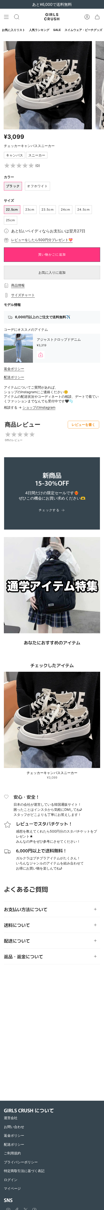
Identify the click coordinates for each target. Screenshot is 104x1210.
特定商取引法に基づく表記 (24, 1171)
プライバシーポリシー (21, 1162)
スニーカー (36, 155)
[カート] (97, 17)
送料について (17, 925)
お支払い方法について (25, 909)
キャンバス (14, 155)
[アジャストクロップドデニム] (18, 348)
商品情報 (18, 285)
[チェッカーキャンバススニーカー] (52, 720)
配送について (17, 940)
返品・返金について (23, 956)
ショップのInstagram (38, 407)
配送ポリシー (14, 377)
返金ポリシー (14, 369)
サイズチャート (23, 295)
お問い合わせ (14, 1127)
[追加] (41, 355)
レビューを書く (83, 424)
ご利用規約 (12, 1153)
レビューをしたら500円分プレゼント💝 (42, 240)
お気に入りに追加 (52, 272)
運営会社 (10, 1118)
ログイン (10, 1180)
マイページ (12, 1188)
